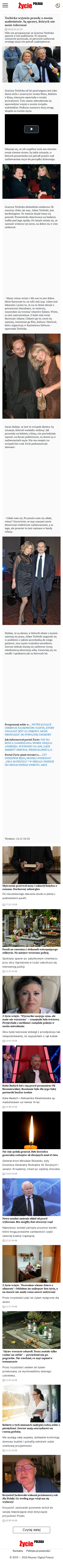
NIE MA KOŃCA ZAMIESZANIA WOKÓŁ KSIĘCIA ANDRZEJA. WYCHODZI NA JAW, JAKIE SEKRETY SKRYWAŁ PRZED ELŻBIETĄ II (28, 744)
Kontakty (18, 1551)
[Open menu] (5, 5)
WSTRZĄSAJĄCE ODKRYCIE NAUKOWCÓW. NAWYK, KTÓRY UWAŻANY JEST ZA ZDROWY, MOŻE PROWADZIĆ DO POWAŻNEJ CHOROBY (29, 729)
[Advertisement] (31, 262)
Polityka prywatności (38, 1551)
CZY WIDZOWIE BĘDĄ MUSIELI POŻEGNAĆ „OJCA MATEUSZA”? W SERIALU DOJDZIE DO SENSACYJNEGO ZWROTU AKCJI (29, 760)
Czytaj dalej (32, 1530)
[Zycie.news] (30, 5)
